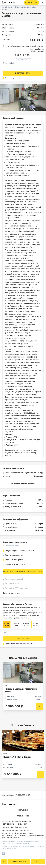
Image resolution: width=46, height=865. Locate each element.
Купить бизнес (23, 810)
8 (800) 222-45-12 (23, 55)
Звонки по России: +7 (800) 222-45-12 (16, 795)
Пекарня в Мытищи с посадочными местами (21, 690)
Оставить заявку (31, 2)
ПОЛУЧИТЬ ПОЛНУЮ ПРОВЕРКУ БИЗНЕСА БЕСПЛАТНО (23, 572)
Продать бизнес (23, 816)
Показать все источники (12, 593)
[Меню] (42, 2)
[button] (42, 97)
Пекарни (4, 9)
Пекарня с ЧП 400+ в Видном (17, 757)
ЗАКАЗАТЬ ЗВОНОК (19, 861)
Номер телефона (9, 63)
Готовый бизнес (7, 7)
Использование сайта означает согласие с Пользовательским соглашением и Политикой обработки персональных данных (23, 835)
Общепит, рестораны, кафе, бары (25, 7)
